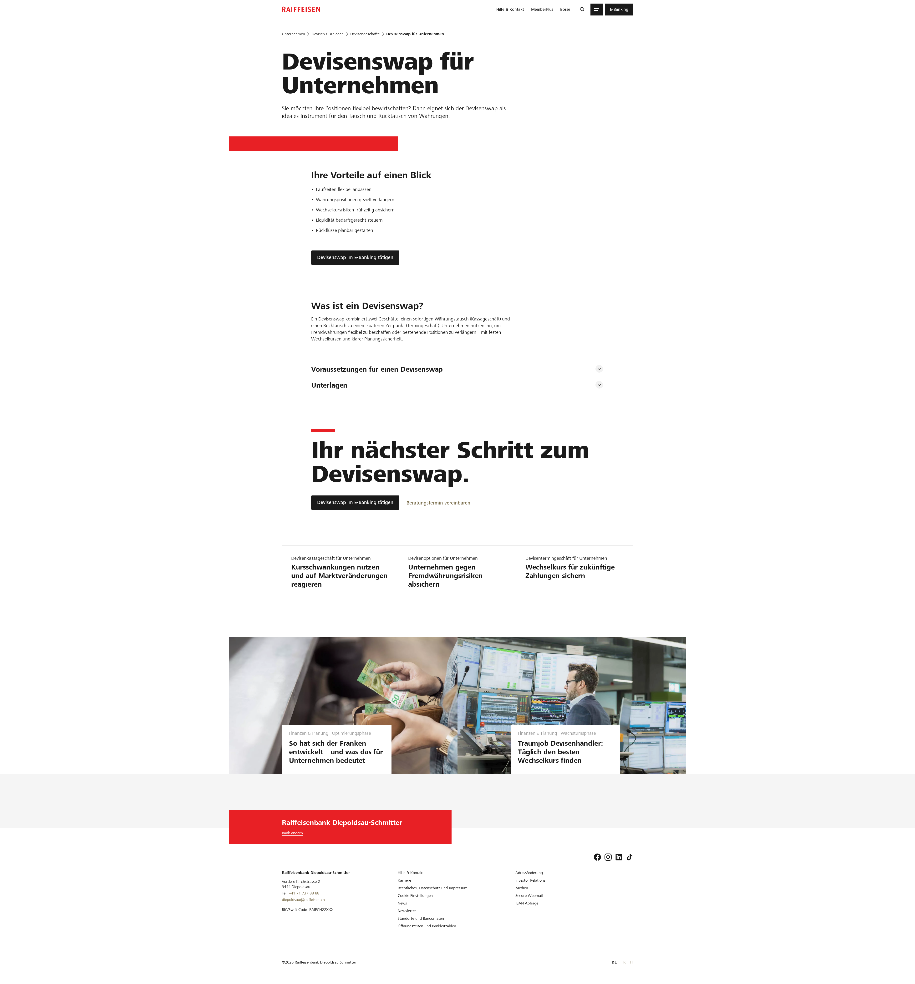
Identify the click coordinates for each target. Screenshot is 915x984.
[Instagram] (608, 857)
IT (631, 962)
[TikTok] (629, 857)
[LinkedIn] (618, 857)
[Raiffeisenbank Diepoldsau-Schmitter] (301, 9)
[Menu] (596, 9)
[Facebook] (597, 857)
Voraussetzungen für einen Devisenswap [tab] (377, 369)
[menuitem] (510, 9)
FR (623, 962)
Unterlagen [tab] (329, 385)
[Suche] (582, 9)
